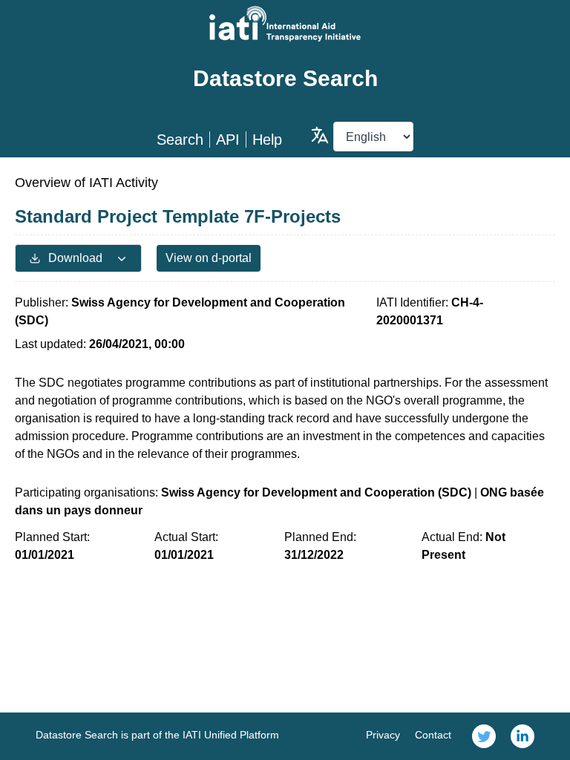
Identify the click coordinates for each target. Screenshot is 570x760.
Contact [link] (433, 735)
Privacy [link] (383, 735)
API (228, 139)
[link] (484, 736)
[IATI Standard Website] (285, 24)
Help (267, 139)
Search (180, 139)
